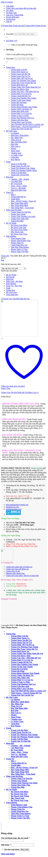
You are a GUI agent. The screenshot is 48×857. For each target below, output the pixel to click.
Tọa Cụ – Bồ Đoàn (18, 188)
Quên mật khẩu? (8, 854)
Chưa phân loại (12, 295)
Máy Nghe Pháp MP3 (19, 203)
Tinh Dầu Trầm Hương (20, 247)
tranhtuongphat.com (13, 509)
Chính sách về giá (13, 571)
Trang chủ (5, 256)
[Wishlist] (2, 338)
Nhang (13, 149)
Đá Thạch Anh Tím (18, 227)
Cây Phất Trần (16, 181)
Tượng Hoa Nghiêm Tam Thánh (23, 98)
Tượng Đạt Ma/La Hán (20, 89)
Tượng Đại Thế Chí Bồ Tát (21, 129)
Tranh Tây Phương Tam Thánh (23, 168)
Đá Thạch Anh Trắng (19, 230)
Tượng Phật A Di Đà (19, 70)
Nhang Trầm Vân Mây (20, 252)
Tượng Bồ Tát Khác (19, 102)
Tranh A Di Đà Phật (18, 164)
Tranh (8, 162)
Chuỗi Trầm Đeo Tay (19, 245)
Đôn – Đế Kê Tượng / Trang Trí (23, 201)
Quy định (9, 11)
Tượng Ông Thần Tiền (20, 219)
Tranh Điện (15, 199)
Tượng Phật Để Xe (18, 197)
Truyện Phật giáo (12, 17)
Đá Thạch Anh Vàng (19, 234)
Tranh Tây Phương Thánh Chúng (24, 170)
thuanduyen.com (12, 507)
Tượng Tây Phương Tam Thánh (23, 81)
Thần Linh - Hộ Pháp (14, 281)
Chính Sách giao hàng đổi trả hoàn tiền (21, 8)
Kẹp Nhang (15, 159)
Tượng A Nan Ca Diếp (20, 116)
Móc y (13, 195)
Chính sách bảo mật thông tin (17, 569)
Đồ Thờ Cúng (11, 131)
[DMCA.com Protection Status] (13, 514)
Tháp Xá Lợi (16, 140)
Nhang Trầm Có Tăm (19, 249)
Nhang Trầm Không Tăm (21, 241)
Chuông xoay (16, 153)
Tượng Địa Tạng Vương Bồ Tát (23, 83)
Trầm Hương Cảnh (18, 238)
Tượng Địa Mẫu (17, 221)
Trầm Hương (11, 236)
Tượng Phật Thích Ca (19, 72)
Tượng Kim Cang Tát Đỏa (21, 122)
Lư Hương (15, 133)
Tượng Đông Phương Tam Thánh (24, 107)
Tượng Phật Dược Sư (19, 85)
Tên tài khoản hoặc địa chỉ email (15, 838)
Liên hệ (9, 21)
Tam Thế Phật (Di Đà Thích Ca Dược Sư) (27, 124)
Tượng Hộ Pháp (17, 105)
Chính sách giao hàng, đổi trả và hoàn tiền (22, 576)
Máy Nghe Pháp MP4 (19, 206)
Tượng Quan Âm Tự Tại (20, 76)
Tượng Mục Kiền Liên (20, 111)
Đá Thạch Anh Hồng (19, 225)
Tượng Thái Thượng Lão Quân (23, 216)
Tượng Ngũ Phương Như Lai (22, 118)
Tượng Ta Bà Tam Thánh (21, 100)
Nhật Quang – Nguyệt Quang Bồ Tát (25, 127)
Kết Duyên (10, 277)
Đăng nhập (24, 850)
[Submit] (7, 37)
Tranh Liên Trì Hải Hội (20, 175)
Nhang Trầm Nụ (17, 243)
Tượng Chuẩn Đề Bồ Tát (21, 96)
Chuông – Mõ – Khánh (20, 179)
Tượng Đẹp (10, 67)
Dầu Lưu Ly (16, 146)
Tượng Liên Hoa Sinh (19, 120)
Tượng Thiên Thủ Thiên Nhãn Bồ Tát (26, 87)
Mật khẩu (6, 845)
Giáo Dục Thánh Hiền (14, 15)
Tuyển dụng (10, 19)
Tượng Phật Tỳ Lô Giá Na (21, 94)
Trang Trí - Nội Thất (14, 286)
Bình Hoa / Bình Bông (20, 135)
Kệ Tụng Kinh (16, 184)
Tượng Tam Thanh (18, 214)
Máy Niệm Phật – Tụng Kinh (22, 208)
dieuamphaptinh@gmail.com (17, 505)
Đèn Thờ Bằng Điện (19, 142)
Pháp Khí (9, 177)
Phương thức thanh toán (15, 573)
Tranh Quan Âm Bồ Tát (20, 166)
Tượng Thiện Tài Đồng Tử (21, 109)
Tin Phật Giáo (11, 13)
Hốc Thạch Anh (17, 232)
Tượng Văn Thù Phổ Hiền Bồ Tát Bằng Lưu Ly (20, 392)
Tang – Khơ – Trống (19, 186)
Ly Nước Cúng (17, 155)
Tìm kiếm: (10, 34)
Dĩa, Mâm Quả (17, 138)
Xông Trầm (15, 151)
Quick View (5, 388)
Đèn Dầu (14, 144)
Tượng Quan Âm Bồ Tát (20, 74)
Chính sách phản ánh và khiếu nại (19, 567)
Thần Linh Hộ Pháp (14, 210)
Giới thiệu (10, 6)
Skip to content (7, 2)
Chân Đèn (15, 157)
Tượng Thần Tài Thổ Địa (21, 212)
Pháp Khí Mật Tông (18, 190)
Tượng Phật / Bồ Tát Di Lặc (22, 78)
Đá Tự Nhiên (11, 223)
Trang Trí (9, 192)
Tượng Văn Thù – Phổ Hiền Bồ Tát (25, 91)
